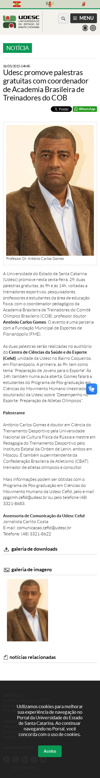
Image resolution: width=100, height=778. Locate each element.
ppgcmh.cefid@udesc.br (25, 497)
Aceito (50, 751)
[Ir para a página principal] (21, 26)
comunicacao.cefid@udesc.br (44, 527)
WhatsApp (87, 109)
